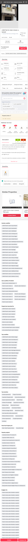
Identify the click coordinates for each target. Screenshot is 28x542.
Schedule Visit (22, 540)
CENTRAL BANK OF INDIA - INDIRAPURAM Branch (16, 53)
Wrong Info (21, 184)
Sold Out (15, 184)
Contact (9, 540)
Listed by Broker (7, 184)
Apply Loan (23, 48)
